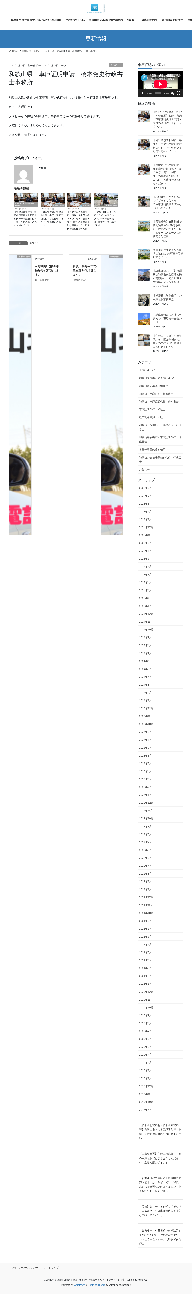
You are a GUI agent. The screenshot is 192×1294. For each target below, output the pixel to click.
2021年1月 (145, 983)
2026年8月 (145, 487)
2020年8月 (145, 1023)
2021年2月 (145, 975)
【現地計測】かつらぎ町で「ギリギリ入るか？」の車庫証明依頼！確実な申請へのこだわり (105, 219)
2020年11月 (146, 999)
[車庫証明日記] (20, 394)
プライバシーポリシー (25, 1267)
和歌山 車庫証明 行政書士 (156, 393)
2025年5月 (145, 574)
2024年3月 (145, 684)
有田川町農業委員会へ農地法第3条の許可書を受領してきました (168, 253)
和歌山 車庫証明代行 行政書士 (25, 204)
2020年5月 (145, 1046)
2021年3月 (145, 968)
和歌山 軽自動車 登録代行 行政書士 (160, 427)
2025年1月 (145, 605)
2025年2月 (145, 598)
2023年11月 (146, 716)
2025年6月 (145, 566)
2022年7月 (145, 842)
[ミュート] (172, 93)
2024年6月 (145, 661)
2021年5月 (145, 952)
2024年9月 (145, 637)
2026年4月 (145, 511)
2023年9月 (145, 731)
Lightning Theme (96, 1285)
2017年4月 (145, 1109)
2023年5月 (145, 763)
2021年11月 (146, 905)
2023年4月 (145, 771)
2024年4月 (145, 676)
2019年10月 (146, 1101)
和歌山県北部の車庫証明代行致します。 (47, 270)
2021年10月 (146, 913)
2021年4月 (145, 960)
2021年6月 (145, 944)
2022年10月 (146, 818)
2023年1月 (145, 794)
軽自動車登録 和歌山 (152, 417)
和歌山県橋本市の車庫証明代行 (157, 377)
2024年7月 (145, 653)
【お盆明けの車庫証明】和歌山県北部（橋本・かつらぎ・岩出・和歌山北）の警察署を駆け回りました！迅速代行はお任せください (78, 220)
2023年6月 (145, 755)
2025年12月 (146, 527)
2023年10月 (146, 723)
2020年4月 (145, 1054)
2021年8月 (145, 928)
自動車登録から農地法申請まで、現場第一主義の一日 (167, 318)
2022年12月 (146, 802)
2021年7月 (145, 936)
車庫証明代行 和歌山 (152, 409)
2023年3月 (145, 779)
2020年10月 (146, 1007)
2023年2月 (145, 786)
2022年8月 (145, 834)
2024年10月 (146, 629)
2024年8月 (145, 645)
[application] (160, 84)
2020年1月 (145, 1078)
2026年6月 (145, 503)
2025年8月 (145, 550)
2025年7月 (145, 558)
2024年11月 (146, 621)
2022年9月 (145, 826)
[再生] (143, 93)
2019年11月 (146, 1094)
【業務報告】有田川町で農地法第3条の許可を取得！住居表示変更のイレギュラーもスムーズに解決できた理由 (167, 229)
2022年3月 (145, 873)
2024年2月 (145, 692)
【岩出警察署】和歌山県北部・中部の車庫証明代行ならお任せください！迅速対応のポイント (51, 219)
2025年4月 (145, 582)
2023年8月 (145, 739)
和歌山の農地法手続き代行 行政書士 (160, 459)
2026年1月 (145, 519)
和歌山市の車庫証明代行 (153, 385)
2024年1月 (145, 700)
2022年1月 (145, 889)
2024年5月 (145, 668)
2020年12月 (146, 991)
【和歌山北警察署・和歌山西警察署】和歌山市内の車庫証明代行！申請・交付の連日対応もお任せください (25, 219)
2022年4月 (145, 865)
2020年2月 (145, 1070)
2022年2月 (145, 881)
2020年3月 (145, 1062)
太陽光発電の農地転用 (152, 449)
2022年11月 (146, 810)
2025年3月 (145, 590)
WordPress (79, 1285)
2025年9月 (145, 542)
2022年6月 (145, 850)
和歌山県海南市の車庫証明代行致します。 (85, 270)
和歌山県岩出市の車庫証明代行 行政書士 (160, 439)
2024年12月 (146, 613)
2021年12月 (146, 897)
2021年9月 (145, 920)
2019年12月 (146, 1086)
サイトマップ (51, 1267)
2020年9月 (145, 1015)
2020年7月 (145, 1031)
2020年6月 (145, 1038)
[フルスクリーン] (178, 93)
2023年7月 (145, 747)
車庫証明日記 (58, 205)
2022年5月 (145, 857)
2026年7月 (145, 495)
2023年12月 (146, 708)
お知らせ (116, 64)
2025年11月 (146, 535)
